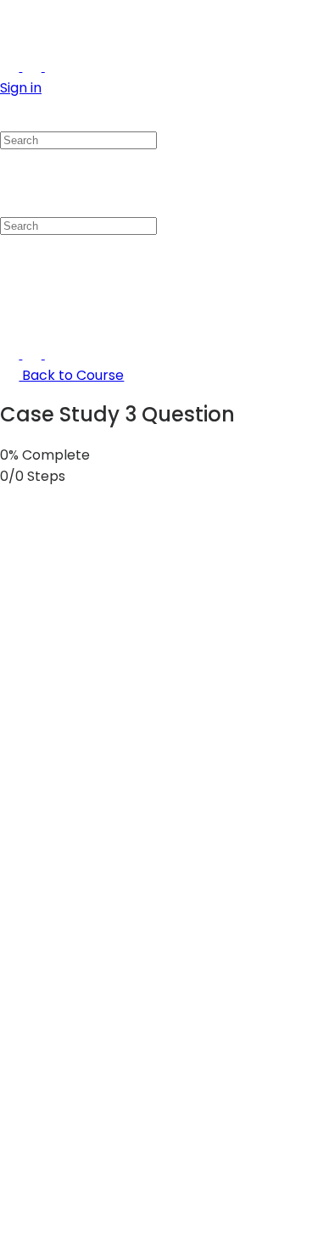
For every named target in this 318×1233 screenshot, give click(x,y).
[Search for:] (78, 139)
